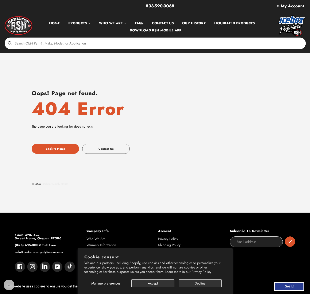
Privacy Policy (201, 271)
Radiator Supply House (55, 184)
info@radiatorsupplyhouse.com (39, 252)
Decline (200, 283)
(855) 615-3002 (28, 245)
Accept (153, 283)
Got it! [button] (289, 286)
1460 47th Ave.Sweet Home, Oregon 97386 (38, 237)
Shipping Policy (169, 245)
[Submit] (10, 43)
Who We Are (95, 238)
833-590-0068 (160, 6)
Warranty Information (101, 245)
